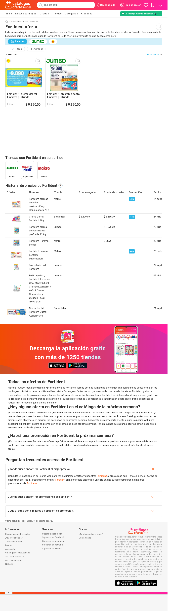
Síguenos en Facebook (53, 537)
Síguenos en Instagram (53, 541)
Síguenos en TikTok (52, 548)
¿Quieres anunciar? (14, 538)
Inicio (9, 13)
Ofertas (44, 13)
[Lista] (159, 5)
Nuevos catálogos (25, 13)
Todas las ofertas (19, 21)
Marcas (8, 545)
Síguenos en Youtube (52, 544)
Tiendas (57, 13)
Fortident (102, 475)
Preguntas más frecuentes (17, 534)
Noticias (9, 564)
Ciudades (86, 13)
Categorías (71, 13)
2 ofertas (11, 54)
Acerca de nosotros (14, 556)
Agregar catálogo (13, 560)
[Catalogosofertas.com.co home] (18, 5)
